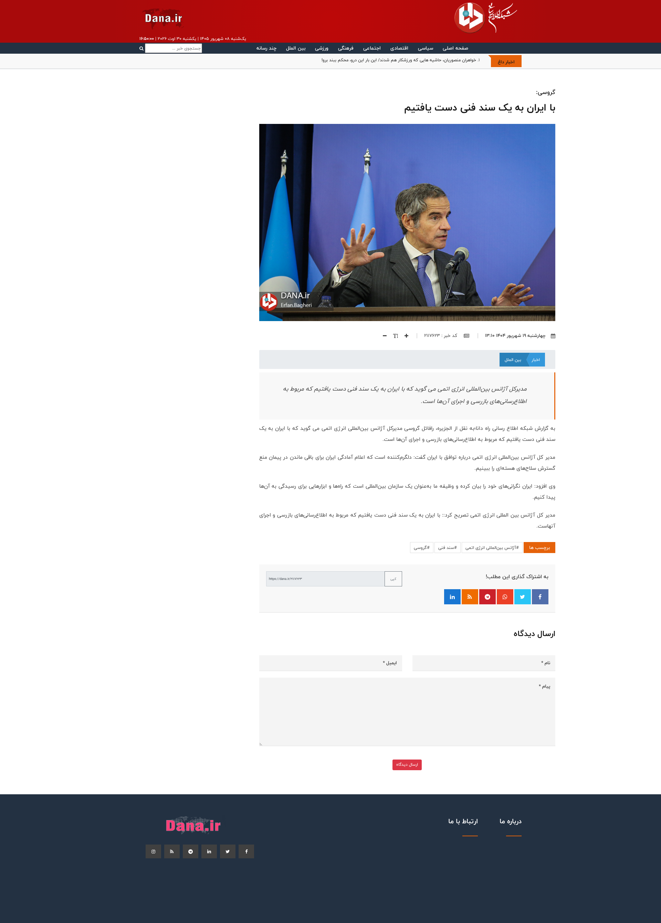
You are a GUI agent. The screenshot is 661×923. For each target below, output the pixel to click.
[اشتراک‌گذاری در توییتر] (522, 596)
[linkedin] (209, 851)
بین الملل (295, 48)
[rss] (172, 851)
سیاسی (425, 48)
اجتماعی (372, 48)
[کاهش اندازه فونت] (382, 335)
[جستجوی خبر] (170, 48)
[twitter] (227, 851)
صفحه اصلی (455, 48)
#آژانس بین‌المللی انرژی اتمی (492, 547)
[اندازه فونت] (393, 335)
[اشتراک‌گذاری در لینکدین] (452, 596)
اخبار (536, 359)
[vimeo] (153, 851)
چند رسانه (266, 48)
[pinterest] (190, 851)
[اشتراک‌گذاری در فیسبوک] (540, 596)
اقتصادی (399, 48)
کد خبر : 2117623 (441, 335)
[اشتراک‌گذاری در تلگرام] (487, 596)
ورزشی (321, 48)
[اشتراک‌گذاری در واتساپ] (505, 596)
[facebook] (246, 851)
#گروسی (422, 547)
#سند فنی (447, 547)
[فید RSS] (470, 596)
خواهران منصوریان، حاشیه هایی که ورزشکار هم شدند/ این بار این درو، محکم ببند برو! (399, 60)
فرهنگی (346, 48)
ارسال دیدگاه (407, 764)
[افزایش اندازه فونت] (403, 335)
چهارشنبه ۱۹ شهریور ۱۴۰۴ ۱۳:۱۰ (515, 335)
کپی (393, 579)
